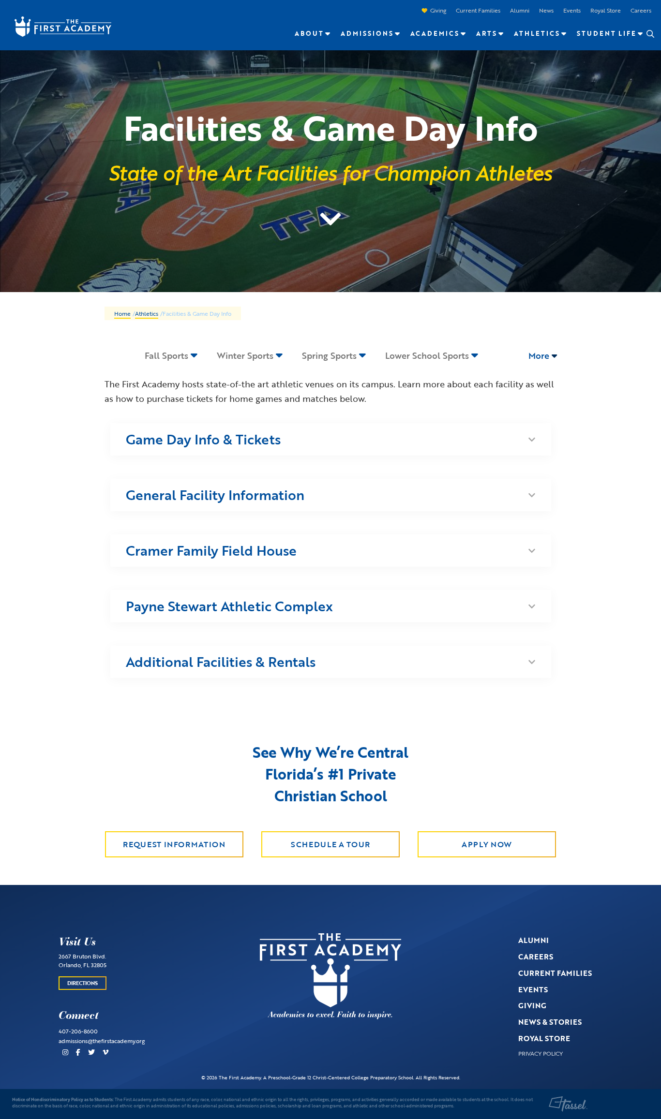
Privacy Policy (540, 1053)
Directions (82, 983)
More (540, 355)
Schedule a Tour (330, 844)
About (309, 33)
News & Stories (550, 1021)
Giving (438, 10)
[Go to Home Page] (58, 25)
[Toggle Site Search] (650, 34)
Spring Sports (329, 355)
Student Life (606, 33)
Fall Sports (166, 355)
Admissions (367, 33)
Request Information (174, 844)
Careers (641, 10)
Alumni (519, 10)
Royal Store (605, 10)
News (546, 10)
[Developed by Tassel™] (568, 1104)
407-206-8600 (78, 1031)
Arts (486, 33)
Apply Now (487, 844)
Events (572, 10)
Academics (434, 33)
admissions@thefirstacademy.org (102, 1040)
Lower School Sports (427, 355)
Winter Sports (245, 355)
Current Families (478, 10)
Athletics (537, 33)
